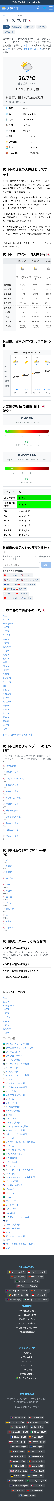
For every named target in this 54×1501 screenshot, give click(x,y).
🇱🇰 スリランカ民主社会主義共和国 (19, 1142)
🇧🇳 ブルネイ (8, 1189)
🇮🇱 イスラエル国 (10, 1067)
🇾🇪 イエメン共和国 (11, 1059)
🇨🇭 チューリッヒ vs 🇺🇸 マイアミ (17, 575)
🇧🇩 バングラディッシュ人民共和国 (19, 1177)
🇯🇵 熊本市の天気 (10, 837)
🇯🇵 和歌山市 (8, 910)
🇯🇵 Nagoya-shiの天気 (13, 779)
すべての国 (27, 1370)
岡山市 (6, 666)
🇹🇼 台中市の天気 (14, 1300)
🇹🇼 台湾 (6, 1232)
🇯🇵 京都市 (7, 891)
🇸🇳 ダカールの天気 (16, 1272)
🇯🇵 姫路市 (7, 922)
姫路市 (6, 690)
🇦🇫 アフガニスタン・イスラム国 (18, 1048)
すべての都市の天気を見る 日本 (18, 734)
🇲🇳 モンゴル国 (9, 1212)
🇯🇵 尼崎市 (7, 873)
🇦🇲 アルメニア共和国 (13, 1055)
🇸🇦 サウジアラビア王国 (14, 1130)
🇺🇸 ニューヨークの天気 (27, 1286)
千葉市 (6, 642)
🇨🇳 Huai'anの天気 (35, 1277)
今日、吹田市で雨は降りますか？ (21, 970)
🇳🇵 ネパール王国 (10, 1161)
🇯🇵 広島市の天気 (10, 805)
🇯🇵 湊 (5, 916)
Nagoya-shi (8, 623)
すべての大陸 (27, 1365)
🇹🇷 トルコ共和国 (10, 1157)
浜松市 (6, 654)
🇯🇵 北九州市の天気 (12, 818)
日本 (11, 15)
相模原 (6, 670)
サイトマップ (27, 1361)
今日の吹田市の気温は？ (17, 977)
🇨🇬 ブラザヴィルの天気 (18, 1295)
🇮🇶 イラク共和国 (10, 1071)
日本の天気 (9, 32)
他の (4, 15)
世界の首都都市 (27, 1374)
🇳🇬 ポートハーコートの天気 (35, 1300)
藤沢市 (6, 725)
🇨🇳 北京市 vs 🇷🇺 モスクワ (15, 589)
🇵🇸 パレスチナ (9, 1173)
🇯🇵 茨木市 (7, 867)
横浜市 (6, 619)
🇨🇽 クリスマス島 (10, 1118)
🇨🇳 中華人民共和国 (11, 1228)
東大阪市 (7, 701)
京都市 (6, 631)
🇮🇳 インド (7, 1079)
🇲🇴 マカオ (7, 1197)
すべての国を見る (33, 2)
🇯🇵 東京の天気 (9, 766)
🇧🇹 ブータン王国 (10, 1181)
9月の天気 (29, 27)
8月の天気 (16, 27)
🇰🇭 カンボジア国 (10, 1103)
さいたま (7, 635)
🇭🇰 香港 (6, 1248)
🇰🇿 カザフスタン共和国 (14, 1095)
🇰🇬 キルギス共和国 (11, 1110)
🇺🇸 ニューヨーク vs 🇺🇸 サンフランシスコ (21, 580)
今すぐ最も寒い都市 (27, 1315)
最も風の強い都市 (27, 1323)
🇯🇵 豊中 (6, 861)
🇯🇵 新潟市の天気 (10, 824)
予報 (6, 27)
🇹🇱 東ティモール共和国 (14, 1236)
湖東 (5, 686)
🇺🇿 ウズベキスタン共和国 (15, 1087)
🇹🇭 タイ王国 (8, 1146)
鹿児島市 (7, 678)
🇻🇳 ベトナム (8, 1193)
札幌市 (6, 627)
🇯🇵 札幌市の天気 (10, 786)
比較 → (46, 565)
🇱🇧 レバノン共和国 (11, 1224)
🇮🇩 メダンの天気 (38, 1295)
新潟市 (6, 650)
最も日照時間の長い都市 (27, 1328)
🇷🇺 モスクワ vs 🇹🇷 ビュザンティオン (19, 584)
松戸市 (6, 697)
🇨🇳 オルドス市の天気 (39, 1291)
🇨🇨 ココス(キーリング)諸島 (15, 1126)
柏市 (5, 729)
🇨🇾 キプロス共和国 (11, 1106)
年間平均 (41, 27)
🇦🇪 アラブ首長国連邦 (13, 1052)
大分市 (6, 709)
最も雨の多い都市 (27, 1319)
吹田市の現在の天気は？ (17, 948)
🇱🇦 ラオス (7, 1220)
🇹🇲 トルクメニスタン (13, 1154)
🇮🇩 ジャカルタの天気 (36, 1272)
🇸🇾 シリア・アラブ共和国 (15, 1134)
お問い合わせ (27, 1357)
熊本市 (6, 658)
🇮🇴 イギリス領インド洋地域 (16, 1063)
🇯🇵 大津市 (7, 898)
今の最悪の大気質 (27, 1332)
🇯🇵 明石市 (7, 904)
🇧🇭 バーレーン (9, 1165)
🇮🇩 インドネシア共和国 (14, 1083)
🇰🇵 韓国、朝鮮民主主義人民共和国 (19, 1244)
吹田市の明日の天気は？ (17, 964)
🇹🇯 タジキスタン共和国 (14, 1150)
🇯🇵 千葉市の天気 (10, 811)
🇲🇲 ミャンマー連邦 (11, 1205)
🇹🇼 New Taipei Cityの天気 (16, 1291)
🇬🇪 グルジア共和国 (11, 1122)
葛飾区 (6, 721)
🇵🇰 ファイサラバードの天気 (27, 1281)
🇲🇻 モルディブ (9, 1208)
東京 (5, 615)
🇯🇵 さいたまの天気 (12, 799)
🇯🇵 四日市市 (8, 928)
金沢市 (6, 713)
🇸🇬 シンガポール (10, 1138)
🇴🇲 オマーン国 (9, 1091)
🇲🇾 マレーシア (9, 1201)
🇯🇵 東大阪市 (8, 879)
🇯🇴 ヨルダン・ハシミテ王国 (16, 1216)
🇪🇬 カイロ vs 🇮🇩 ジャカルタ (16, 593)
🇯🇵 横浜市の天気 (10, 773)
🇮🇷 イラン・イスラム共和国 (16, 1075)
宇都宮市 (7, 693)
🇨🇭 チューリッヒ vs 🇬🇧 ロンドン (17, 598)
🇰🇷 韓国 (6, 1240)
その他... (27, 1353)
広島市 (6, 638)
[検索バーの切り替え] (38, 8)
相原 (5, 662)
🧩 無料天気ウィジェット (27, 1378)
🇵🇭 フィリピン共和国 (13, 1185)
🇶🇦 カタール (8, 1099)
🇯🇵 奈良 (6, 885)
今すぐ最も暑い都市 (33, 49)
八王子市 (7, 682)
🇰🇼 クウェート (9, 1114)
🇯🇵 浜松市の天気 (10, 831)
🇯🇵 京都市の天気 (10, 792)
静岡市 (6, 674)
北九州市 (7, 646)
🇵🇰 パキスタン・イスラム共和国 (18, 1169)
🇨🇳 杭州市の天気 (18, 1277)
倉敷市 (6, 705)
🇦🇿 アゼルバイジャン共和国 (16, 1044)
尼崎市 (6, 717)
